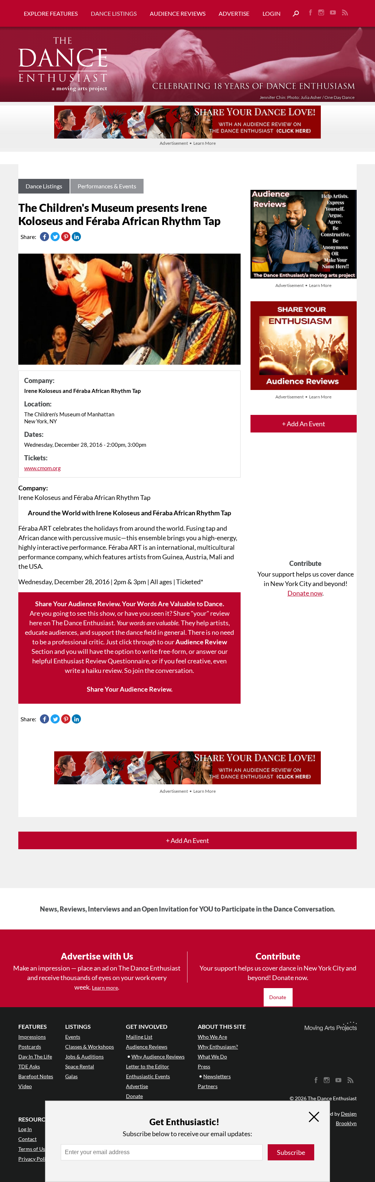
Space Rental (79, 1066)
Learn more (105, 987)
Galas (71, 1076)
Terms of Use (33, 1149)
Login (272, 13)
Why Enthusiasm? (218, 1046)
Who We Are (212, 1037)
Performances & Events (107, 186)
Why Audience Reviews (158, 1056)
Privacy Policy (34, 1159)
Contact (27, 1139)
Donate (278, 997)
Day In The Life (35, 1056)
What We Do (212, 1056)
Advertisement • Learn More (188, 143)
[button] (293, 14)
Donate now (304, 593)
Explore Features (51, 13)
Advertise (234, 13)
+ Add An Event (303, 424)
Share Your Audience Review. (129, 689)
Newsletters (217, 1076)
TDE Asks (29, 1066)
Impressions (32, 1037)
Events (72, 1037)
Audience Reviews (177, 13)
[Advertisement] (305, 502)
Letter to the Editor (147, 1066)
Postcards (29, 1046)
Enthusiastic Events (148, 1076)
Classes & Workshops (89, 1046)
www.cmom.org (42, 468)
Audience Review (201, 642)
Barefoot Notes (35, 1076)
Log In (25, 1129)
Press (204, 1066)
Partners (208, 1086)
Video (25, 1086)
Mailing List (139, 1037)
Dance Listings (114, 13)
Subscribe (291, 1152)
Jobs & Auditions (84, 1056)
